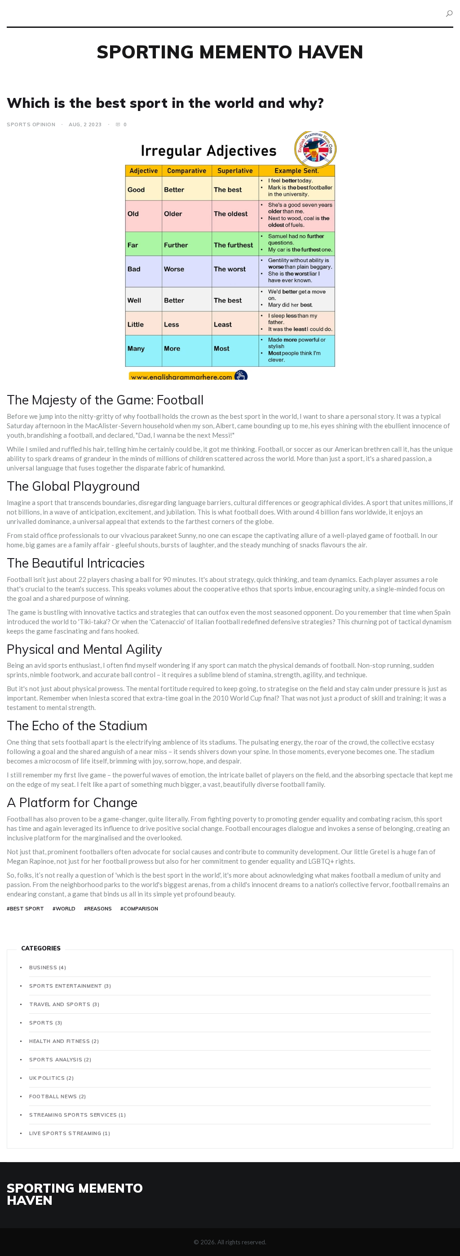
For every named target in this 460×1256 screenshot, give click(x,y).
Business (47, 967)
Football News (57, 1096)
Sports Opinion (31, 124)
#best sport (25, 908)
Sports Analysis (60, 1059)
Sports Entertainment (70, 986)
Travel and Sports (64, 1004)
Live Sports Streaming (70, 1133)
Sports (45, 1023)
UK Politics (51, 1078)
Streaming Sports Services (77, 1115)
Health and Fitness (64, 1041)
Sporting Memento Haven (230, 51)
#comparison (139, 908)
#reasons (98, 908)
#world (64, 908)
